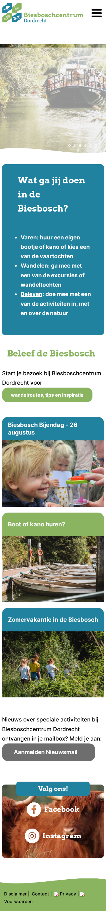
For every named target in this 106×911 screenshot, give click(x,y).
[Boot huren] (53, 557)
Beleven (31, 294)
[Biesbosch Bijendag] (53, 461)
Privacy (68, 894)
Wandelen (34, 265)
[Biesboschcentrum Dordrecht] (42, 20)
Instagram (61, 835)
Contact (40, 894)
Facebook (62, 809)
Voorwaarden (18, 901)
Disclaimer (15, 894)
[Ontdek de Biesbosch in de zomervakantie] (53, 652)
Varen (29, 237)
